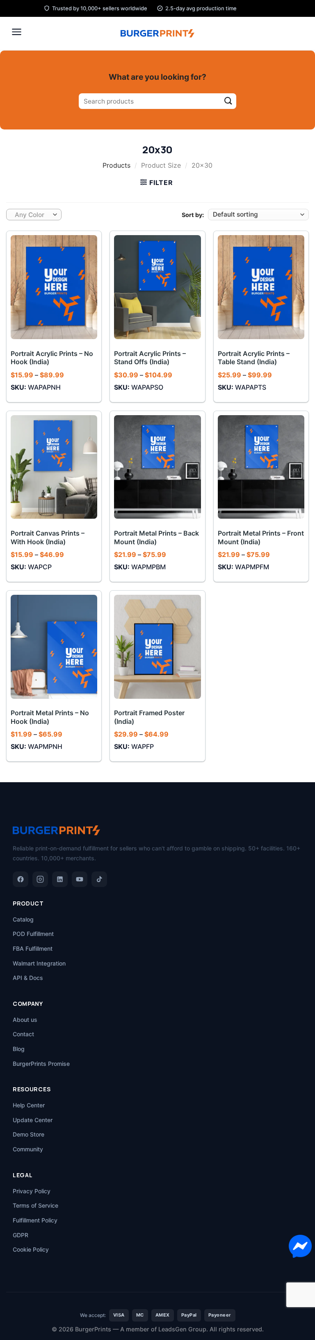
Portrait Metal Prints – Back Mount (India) (156, 537)
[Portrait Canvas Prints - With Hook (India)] (54, 467)
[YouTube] (79, 879)
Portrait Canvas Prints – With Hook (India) (47, 537)
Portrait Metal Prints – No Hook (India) (50, 717)
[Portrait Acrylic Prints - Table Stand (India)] (261, 287)
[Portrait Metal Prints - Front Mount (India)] (261, 467)
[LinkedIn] (60, 879)
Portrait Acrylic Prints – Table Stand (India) (254, 357)
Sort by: (193, 214)
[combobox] (34, 214)
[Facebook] (20, 879)
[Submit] (228, 101)
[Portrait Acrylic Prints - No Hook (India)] (54, 287)
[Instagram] (40, 879)
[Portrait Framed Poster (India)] (157, 647)
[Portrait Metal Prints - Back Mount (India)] (157, 467)
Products (116, 165)
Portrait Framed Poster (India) (149, 717)
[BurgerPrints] (157, 33)
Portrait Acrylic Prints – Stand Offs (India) (150, 357)
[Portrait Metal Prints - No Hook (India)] (54, 647)
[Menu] (16, 32)
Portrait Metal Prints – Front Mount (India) (261, 537)
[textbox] (31, 215)
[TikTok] (99, 879)
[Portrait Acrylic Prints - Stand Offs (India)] (157, 287)
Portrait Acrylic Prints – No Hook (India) (52, 357)
